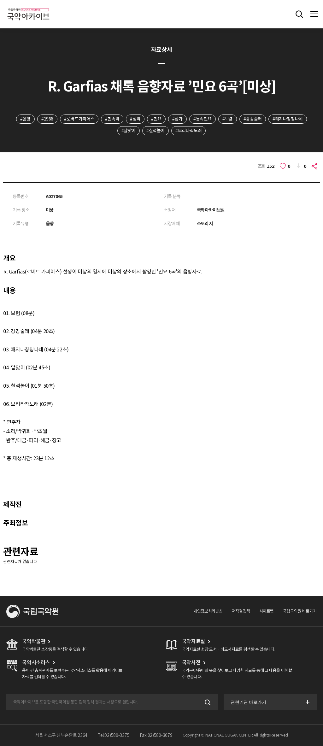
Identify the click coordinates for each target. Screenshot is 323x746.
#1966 (47, 119)
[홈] (28, 7)
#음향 (25, 119)
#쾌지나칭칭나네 (288, 119)
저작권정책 (241, 611)
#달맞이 (128, 130)
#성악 (135, 119)
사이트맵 (266, 611)
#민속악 (112, 119)
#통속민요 (202, 119)
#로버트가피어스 (79, 119)
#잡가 (177, 119)
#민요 (156, 119)
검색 (207, 702)
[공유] (315, 166)
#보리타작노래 (188, 130)
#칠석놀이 (155, 130)
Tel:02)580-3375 (114, 735)
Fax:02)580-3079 (156, 735)
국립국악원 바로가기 (300, 611)
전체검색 (299, 14)
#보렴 (227, 119)
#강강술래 (253, 119)
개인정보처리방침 (208, 611)
